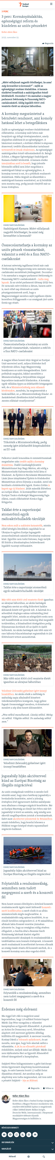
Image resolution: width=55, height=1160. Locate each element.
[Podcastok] (29, 1156)
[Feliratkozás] (35, 1134)
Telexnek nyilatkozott (29, 1040)
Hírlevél (12, 1157)
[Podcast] (28, 1134)
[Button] (48, 43)
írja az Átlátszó (30, 1081)
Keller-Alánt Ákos (9, 32)
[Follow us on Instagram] (16, 1134)
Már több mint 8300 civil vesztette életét (22, 600)
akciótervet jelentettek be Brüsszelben (32, 819)
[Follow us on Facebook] (10, 1134)
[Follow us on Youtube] (4, 1134)
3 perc (5, 11)
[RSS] (22, 1134)
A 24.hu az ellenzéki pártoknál (30, 1047)
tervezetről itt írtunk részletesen (18, 150)
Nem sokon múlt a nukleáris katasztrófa (22, 526)
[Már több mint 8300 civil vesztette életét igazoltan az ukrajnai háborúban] (27, 658)
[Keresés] (44, 1156)
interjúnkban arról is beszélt (16, 163)
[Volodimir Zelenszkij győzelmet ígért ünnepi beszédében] (27, 742)
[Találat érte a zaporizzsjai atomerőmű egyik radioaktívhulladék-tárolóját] (27, 567)
